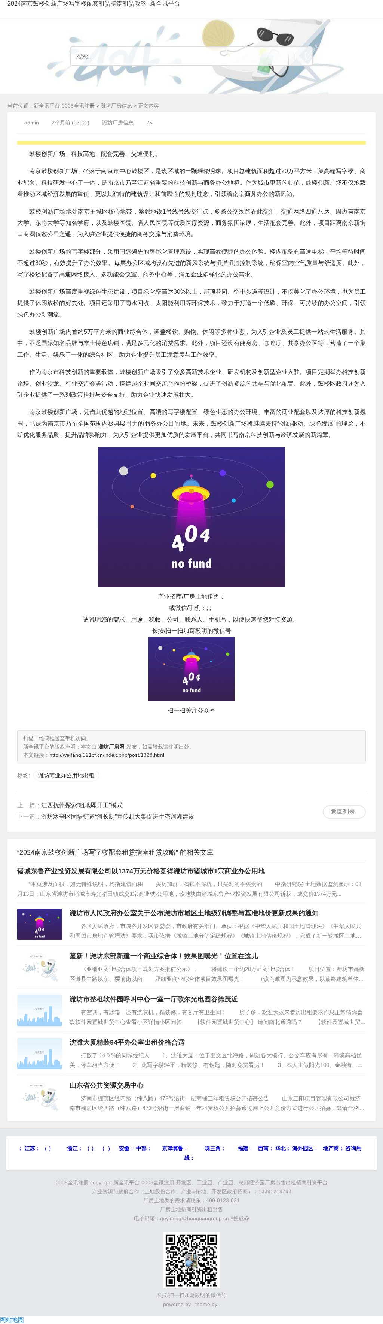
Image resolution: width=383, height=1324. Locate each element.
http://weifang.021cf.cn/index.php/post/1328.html (106, 755)
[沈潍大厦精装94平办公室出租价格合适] (39, 1053)
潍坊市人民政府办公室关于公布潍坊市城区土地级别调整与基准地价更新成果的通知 (194, 913)
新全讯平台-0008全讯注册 (64, 106)
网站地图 (12, 1320)
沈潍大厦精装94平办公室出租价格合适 (127, 1042)
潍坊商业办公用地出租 (66, 775)
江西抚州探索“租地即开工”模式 (82, 805)
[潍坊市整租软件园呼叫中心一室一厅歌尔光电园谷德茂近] (39, 1010)
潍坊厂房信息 (116, 106)
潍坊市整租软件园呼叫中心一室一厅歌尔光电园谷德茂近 (154, 999)
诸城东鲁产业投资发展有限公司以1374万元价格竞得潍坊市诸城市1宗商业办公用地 (141, 871)
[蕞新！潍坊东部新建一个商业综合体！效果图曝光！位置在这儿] (39, 967)
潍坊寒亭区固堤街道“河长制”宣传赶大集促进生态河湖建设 (117, 816)
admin (31, 123)
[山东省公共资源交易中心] (39, 1096)
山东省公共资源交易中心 (107, 1085)
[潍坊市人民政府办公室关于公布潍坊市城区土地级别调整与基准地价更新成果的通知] (39, 924)
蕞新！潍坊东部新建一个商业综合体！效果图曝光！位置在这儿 (164, 956)
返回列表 (343, 811)
